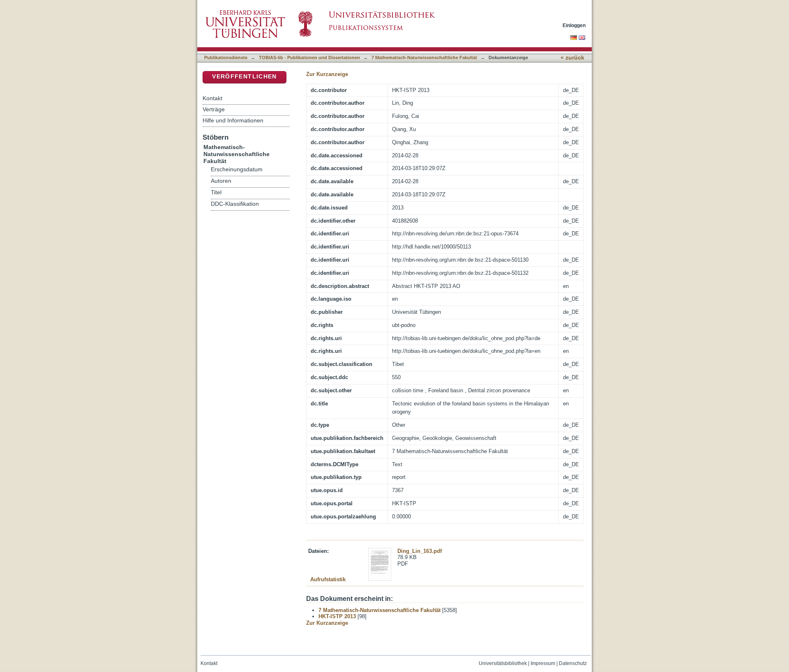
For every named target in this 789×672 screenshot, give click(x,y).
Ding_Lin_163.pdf (419, 551)
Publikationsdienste (225, 57)
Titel (216, 192)
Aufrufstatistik (328, 579)
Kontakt (212, 98)
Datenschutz (573, 663)
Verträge (214, 109)
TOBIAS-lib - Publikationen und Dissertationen (309, 57)
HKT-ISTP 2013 (337, 616)
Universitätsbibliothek (503, 663)
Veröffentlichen (244, 77)
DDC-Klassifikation (235, 204)
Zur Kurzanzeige (327, 74)
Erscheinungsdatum (237, 169)
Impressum (543, 663)
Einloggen (574, 25)
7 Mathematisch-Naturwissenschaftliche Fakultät (424, 57)
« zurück (572, 58)
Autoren (221, 181)
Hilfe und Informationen (233, 120)
